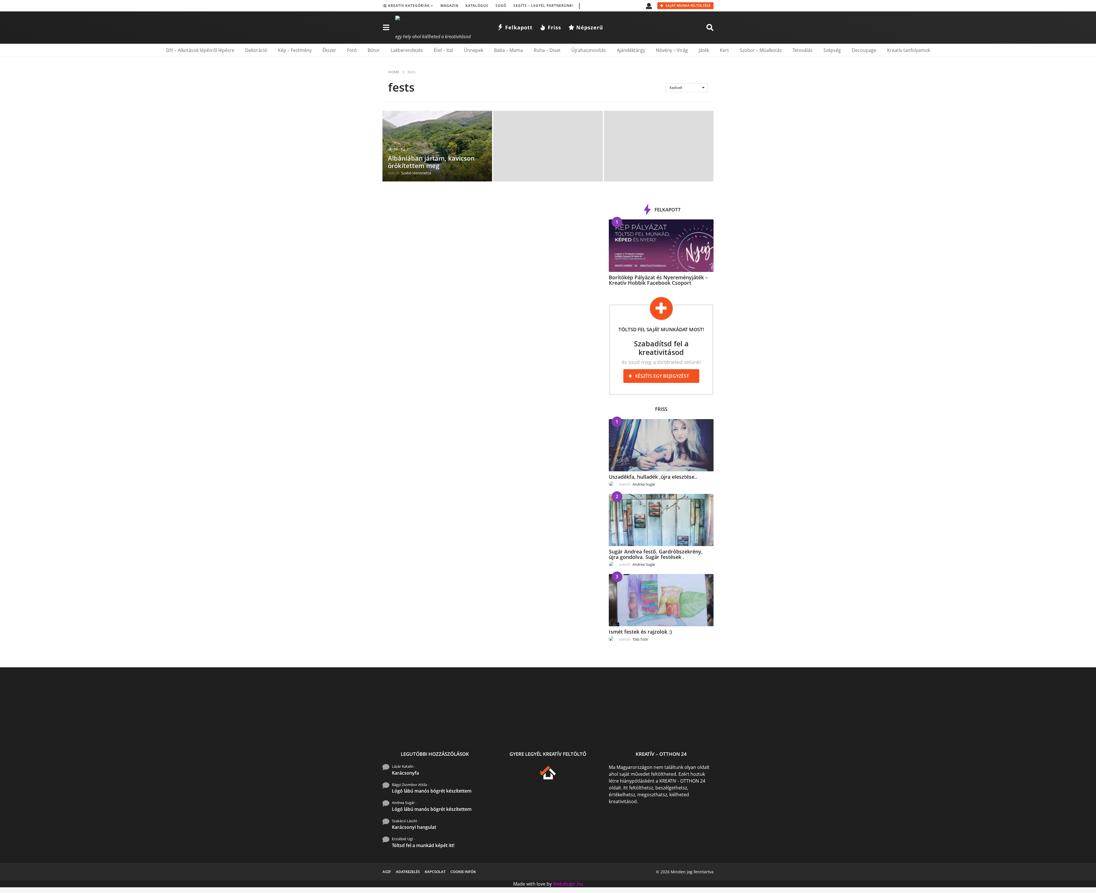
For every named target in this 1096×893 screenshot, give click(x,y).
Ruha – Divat (547, 50)
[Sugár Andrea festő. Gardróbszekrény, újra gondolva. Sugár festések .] (661, 520)
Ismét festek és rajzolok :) (640, 631)
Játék (704, 50)
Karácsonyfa (405, 773)
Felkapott (519, 27)
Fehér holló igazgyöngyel (582, 728)
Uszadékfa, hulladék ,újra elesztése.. (653, 476)
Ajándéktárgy (631, 50)
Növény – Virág (672, 50)
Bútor (374, 50)
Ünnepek (473, 50)
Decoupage (864, 50)
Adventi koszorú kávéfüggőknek (868, 731)
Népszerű (589, 27)
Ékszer (329, 50)
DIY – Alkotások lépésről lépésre (200, 50)
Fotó (352, 50)
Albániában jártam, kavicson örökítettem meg (431, 162)
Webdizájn (564, 884)
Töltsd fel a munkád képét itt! (423, 845)
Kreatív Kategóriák (409, 5)
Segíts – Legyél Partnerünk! (543, 5)
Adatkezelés (408, 871)
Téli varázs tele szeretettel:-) (1038, 731)
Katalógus (477, 5)
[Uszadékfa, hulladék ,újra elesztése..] (661, 445)
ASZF (386, 871)
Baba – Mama (508, 50)
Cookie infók (463, 871)
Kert (724, 50)
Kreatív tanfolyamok (908, 50)
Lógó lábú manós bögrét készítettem (432, 791)
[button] (579, 5)
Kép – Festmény (295, 50)
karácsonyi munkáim (810, 728)
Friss (554, 27)
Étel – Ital (443, 50)
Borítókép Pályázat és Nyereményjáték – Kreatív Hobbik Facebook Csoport (658, 280)
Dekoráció (256, 50)
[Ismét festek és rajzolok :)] (661, 600)
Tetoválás (803, 50)
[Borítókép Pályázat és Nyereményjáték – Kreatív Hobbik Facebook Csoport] (661, 245)
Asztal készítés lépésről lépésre (639, 731)
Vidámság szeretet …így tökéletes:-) (982, 731)
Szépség (832, 50)
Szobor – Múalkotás (761, 50)
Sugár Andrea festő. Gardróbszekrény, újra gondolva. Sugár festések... (468, 733)
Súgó (500, 5)
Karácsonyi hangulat (414, 827)
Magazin (449, 5)
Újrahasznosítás (588, 50)
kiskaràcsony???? (754, 728)
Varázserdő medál (696, 728)
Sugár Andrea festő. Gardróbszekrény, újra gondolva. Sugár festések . (656, 554)
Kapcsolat (435, 871)
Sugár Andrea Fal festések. (924, 728)
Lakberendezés (407, 50)
